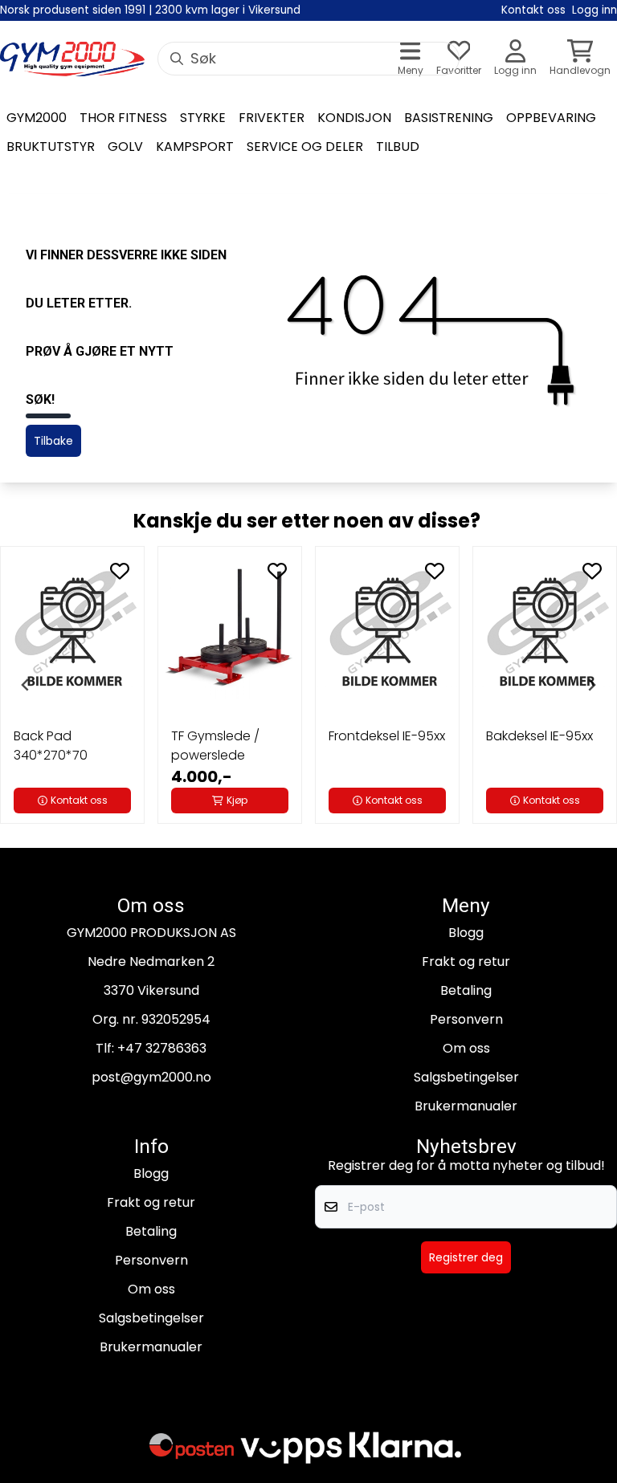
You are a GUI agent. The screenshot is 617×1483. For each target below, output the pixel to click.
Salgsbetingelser (466, 1077)
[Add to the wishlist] (119, 571)
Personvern (466, 1019)
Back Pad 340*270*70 (51, 745)
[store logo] (72, 59)
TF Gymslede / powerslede (215, 745)
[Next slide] (591, 685)
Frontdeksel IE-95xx (387, 736)
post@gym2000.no (151, 1077)
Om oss (466, 1048)
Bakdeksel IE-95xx (539, 736)
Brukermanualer (466, 1106)
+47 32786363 (161, 1048)
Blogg (466, 932)
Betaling (466, 990)
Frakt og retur (466, 961)
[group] (72, 685)
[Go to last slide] (26, 685)
